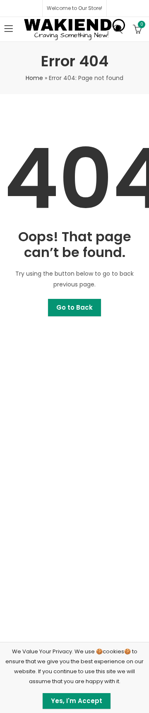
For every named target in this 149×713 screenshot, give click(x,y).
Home (34, 78)
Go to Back (74, 307)
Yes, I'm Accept (76, 700)
